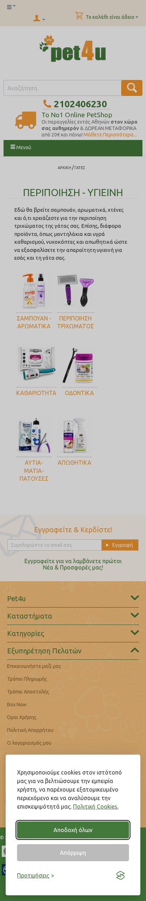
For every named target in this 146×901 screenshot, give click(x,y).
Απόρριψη (73, 852)
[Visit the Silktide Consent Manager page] (120, 875)
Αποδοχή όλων (73, 830)
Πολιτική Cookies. (95, 806)
